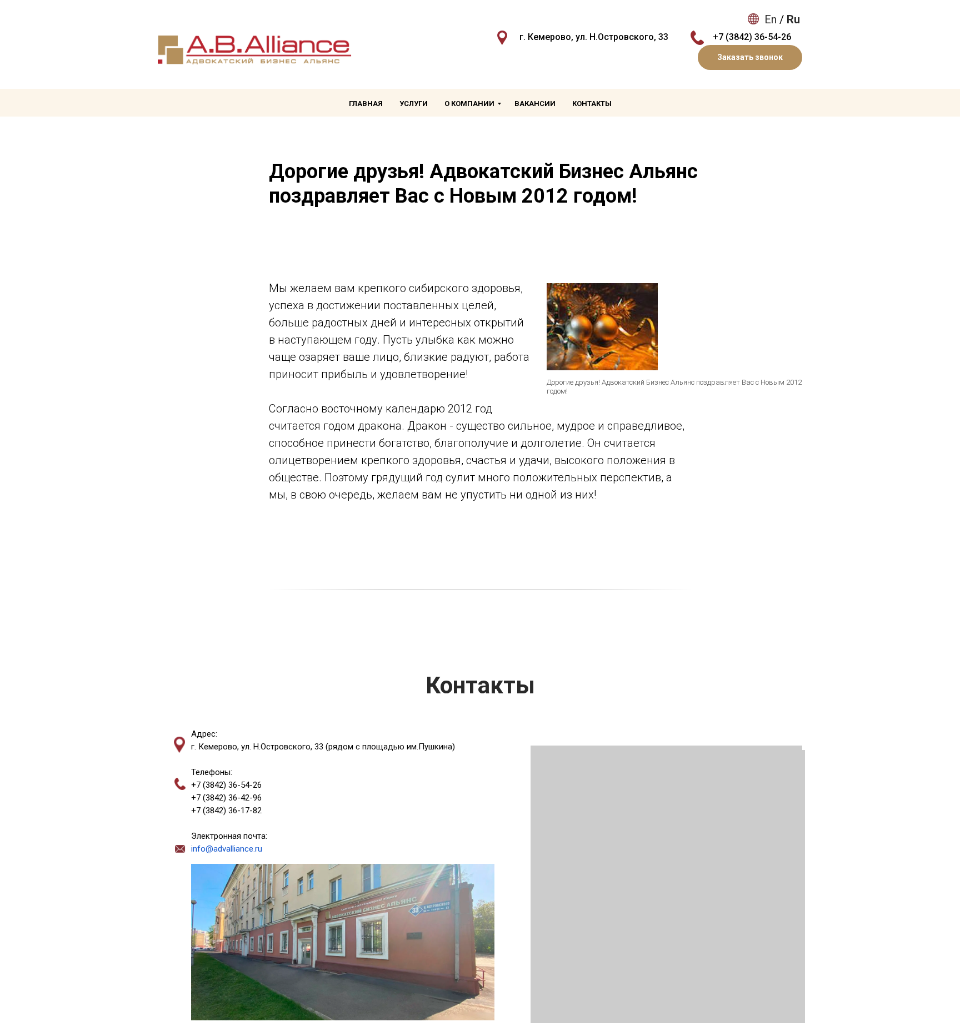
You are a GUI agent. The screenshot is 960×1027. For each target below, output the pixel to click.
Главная (366, 103)
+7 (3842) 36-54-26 (752, 37)
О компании (469, 103)
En (770, 19)
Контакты (592, 103)
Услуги (413, 103)
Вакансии (535, 103)
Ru (793, 19)
